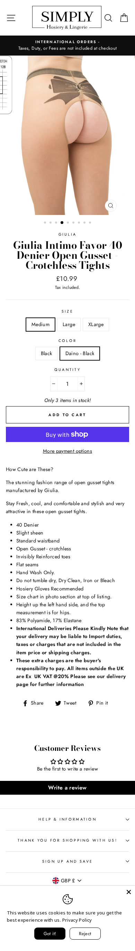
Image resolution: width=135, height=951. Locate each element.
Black (46, 353)
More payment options (67, 451)
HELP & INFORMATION (67, 819)
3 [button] (56, 223)
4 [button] (62, 223)
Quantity (67, 369)
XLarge (96, 324)
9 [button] (90, 223)
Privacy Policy (77, 920)
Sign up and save (67, 861)
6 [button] (74, 223)
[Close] (128, 892)
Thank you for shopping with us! (67, 840)
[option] (67, 45)
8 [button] (85, 223)
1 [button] (45, 223)
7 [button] (79, 223)
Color (67, 340)
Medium (41, 324)
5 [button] (68, 223)
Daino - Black (79, 353)
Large (69, 324)
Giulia (67, 234)
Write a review (67, 788)
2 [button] (51, 223)
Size (67, 311)
